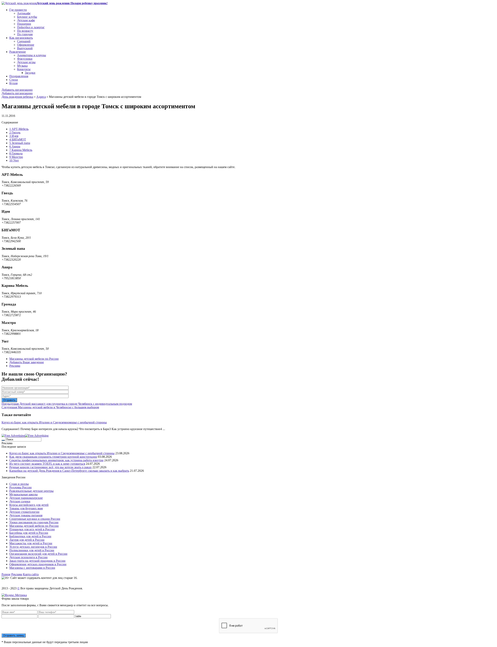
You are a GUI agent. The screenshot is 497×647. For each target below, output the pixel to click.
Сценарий (23, 41)
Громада (16, 153)
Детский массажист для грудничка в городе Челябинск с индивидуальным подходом (67, 403)
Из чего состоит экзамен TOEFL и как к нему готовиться (47, 463)
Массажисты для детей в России (30, 543)
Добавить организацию (17, 89)
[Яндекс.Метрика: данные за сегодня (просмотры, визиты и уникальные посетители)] (14, 595)
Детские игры (26, 62)
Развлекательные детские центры (31, 491)
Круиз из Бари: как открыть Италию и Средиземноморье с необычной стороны (54, 422)
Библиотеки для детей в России (30, 536)
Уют (14, 160)
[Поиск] (3, 440)
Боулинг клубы (27, 16)
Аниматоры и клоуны (31, 55)
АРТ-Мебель (19, 129)
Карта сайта (31, 574)
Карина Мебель (20, 150)
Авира (14, 146)
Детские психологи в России (28, 557)
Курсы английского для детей (29, 504)
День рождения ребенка (17, 96)
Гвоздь (14, 132)
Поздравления (18, 76)
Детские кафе (26, 20)
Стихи (13, 79)
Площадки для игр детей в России (32, 529)
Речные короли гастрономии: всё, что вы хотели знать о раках (50, 467)
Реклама (14, 365)
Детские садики (19, 501)
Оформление (25, 44)
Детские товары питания (25, 515)
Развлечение (17, 51)
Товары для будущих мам (26, 508)
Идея (13, 136)
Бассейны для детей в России (28, 532)
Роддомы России (20, 487)
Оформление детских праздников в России (37, 564)
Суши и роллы (19, 484)
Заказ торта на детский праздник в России (37, 560)
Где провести (18, 9)
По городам (25, 34)
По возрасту (25, 30)
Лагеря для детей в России (26, 539)
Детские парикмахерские (26, 498)
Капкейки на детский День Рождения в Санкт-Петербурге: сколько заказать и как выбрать (69, 470)
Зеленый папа (19, 143)
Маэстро (16, 157)
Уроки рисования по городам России (33, 522)
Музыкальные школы (23, 494)
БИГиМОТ (17, 139)
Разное (6, 574)
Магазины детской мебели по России (34, 358)
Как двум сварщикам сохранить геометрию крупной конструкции (53, 456)
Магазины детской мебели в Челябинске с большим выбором (50, 407)
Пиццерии (24, 23)
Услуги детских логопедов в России (33, 546)
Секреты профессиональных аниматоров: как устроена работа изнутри (56, 460)
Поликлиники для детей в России (31, 550)
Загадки (30, 72)
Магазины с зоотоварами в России (32, 567)
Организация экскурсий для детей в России (38, 553)
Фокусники (24, 58)
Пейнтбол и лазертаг (31, 27)
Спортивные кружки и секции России (34, 518)
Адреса (41, 96)
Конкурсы (23, 69)
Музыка (22, 65)
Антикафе (23, 13)
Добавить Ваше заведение (26, 362)
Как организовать (21, 37)
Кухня (13, 83)
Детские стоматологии (24, 511)
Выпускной (25, 48)
